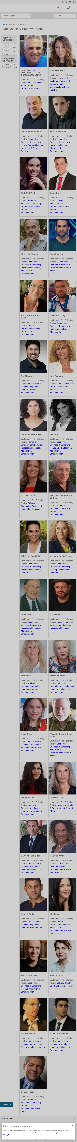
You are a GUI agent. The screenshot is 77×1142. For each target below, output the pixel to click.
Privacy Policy (7, 1135)
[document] (38, 571)
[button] (72, 1125)
